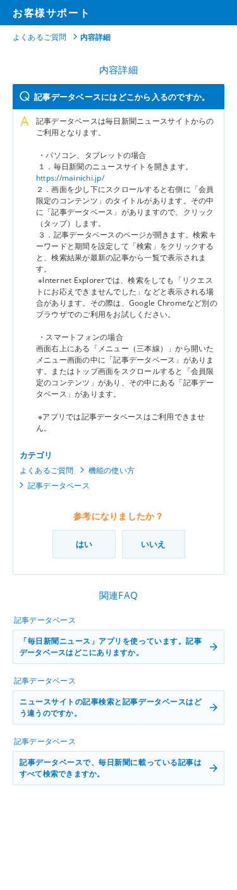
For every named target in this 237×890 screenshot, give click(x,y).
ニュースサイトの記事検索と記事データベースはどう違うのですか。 (111, 707)
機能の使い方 (111, 470)
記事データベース (59, 485)
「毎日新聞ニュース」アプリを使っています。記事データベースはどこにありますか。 (111, 646)
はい (84, 544)
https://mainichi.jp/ (70, 177)
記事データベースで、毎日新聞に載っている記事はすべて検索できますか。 (111, 768)
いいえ (153, 544)
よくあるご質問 (40, 37)
